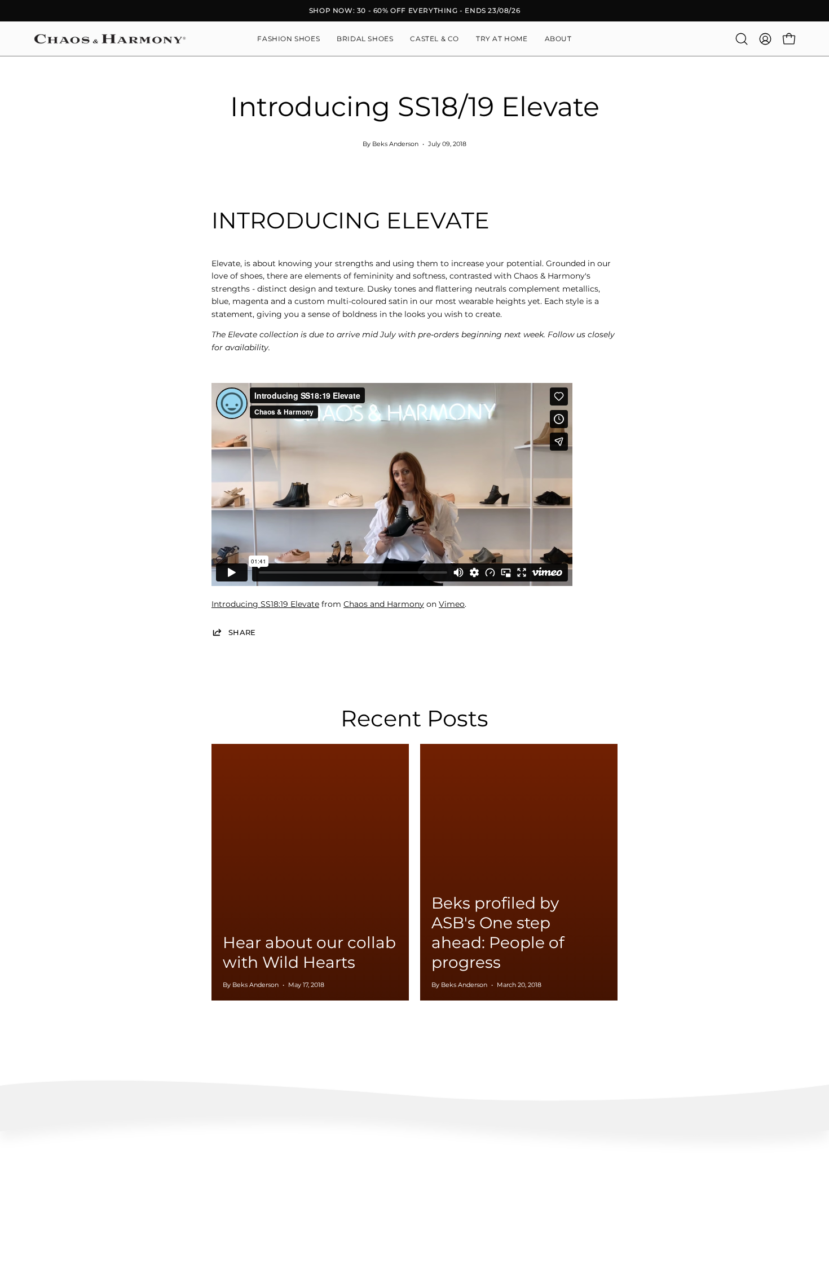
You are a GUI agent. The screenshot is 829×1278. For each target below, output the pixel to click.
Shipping (49, 1183)
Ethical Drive (368, 1167)
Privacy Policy (58, 1233)
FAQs (43, 1150)
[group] (414, 10)
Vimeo (452, 604)
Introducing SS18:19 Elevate (265, 604)
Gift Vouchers (683, 1200)
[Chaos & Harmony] (110, 39)
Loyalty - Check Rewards (76, 1167)
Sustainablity (369, 1183)
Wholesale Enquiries (695, 1150)
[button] (558, 39)
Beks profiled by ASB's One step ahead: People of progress (497, 932)
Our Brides (522, 1183)
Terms (44, 1217)
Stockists (676, 1167)
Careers (674, 1183)
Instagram (522, 1150)
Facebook (521, 1167)
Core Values (367, 1150)
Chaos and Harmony (383, 604)
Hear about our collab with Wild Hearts (309, 952)
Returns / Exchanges (68, 1200)
